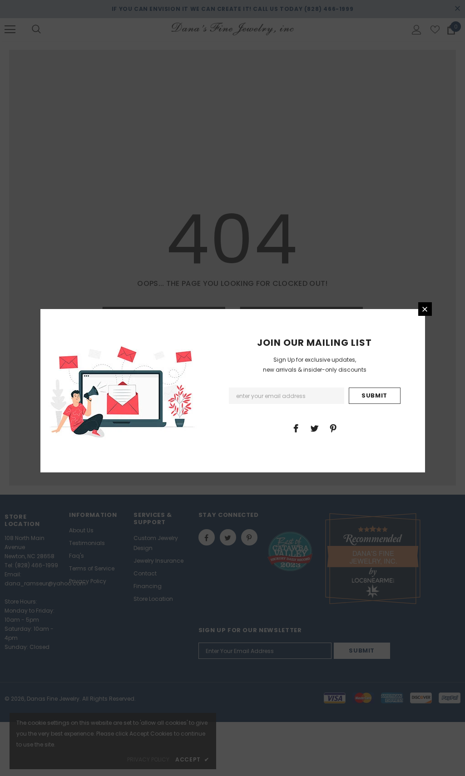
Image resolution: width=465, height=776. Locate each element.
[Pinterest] (333, 428)
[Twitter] (314, 428)
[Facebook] (295, 428)
